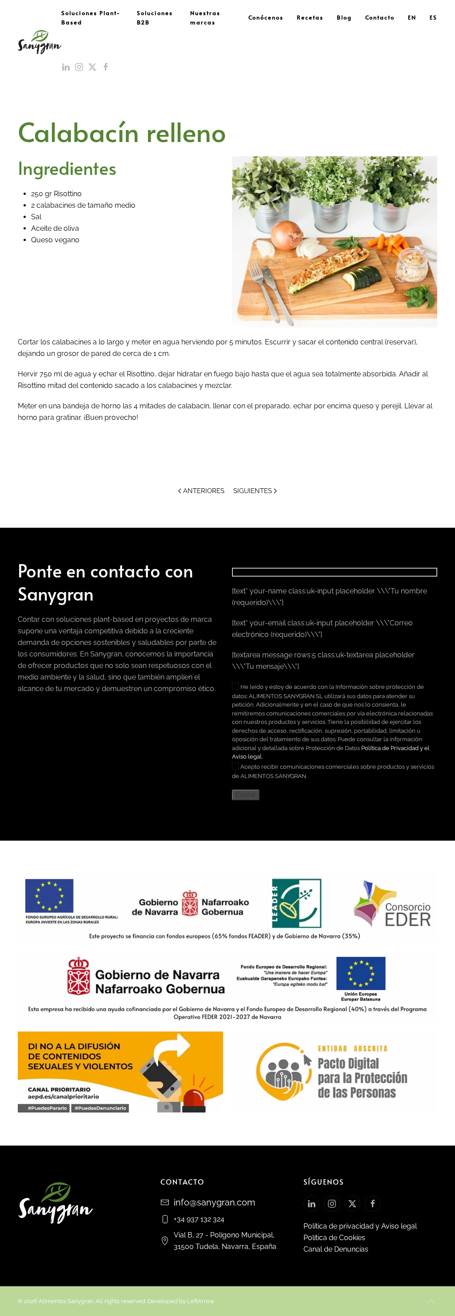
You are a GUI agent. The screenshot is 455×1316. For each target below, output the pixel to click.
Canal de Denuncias (335, 1249)
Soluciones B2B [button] (155, 17)
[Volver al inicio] (39, 42)
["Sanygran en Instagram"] (332, 1204)
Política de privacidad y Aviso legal (360, 1226)
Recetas (310, 17)
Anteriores (203, 491)
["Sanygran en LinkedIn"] (311, 1204)
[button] (431, 1301)
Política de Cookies (334, 1237)
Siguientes (252, 491)
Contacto (380, 17)
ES (433, 17)
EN (412, 17)
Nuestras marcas (205, 17)
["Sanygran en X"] (352, 1204)
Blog (344, 17)
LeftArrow (201, 1301)
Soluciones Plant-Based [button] (90, 17)
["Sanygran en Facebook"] (373, 1204)
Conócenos (265, 17)
